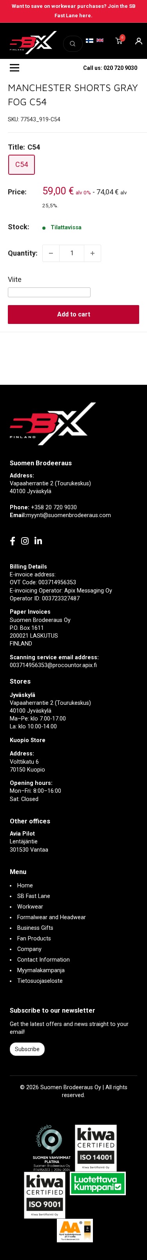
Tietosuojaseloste (40, 981)
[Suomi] (89, 40)
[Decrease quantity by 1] (51, 253)
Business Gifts (35, 928)
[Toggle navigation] (14, 68)
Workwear (30, 906)
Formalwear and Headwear (51, 917)
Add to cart (73, 314)
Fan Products (34, 938)
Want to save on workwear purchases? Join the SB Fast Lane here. (74, 10)
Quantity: (23, 253)
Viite (15, 279)
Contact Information (43, 959)
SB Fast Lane (33, 896)
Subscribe (27, 1049)
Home (25, 885)
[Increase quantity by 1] (92, 253)
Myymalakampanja (41, 970)
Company (29, 949)
